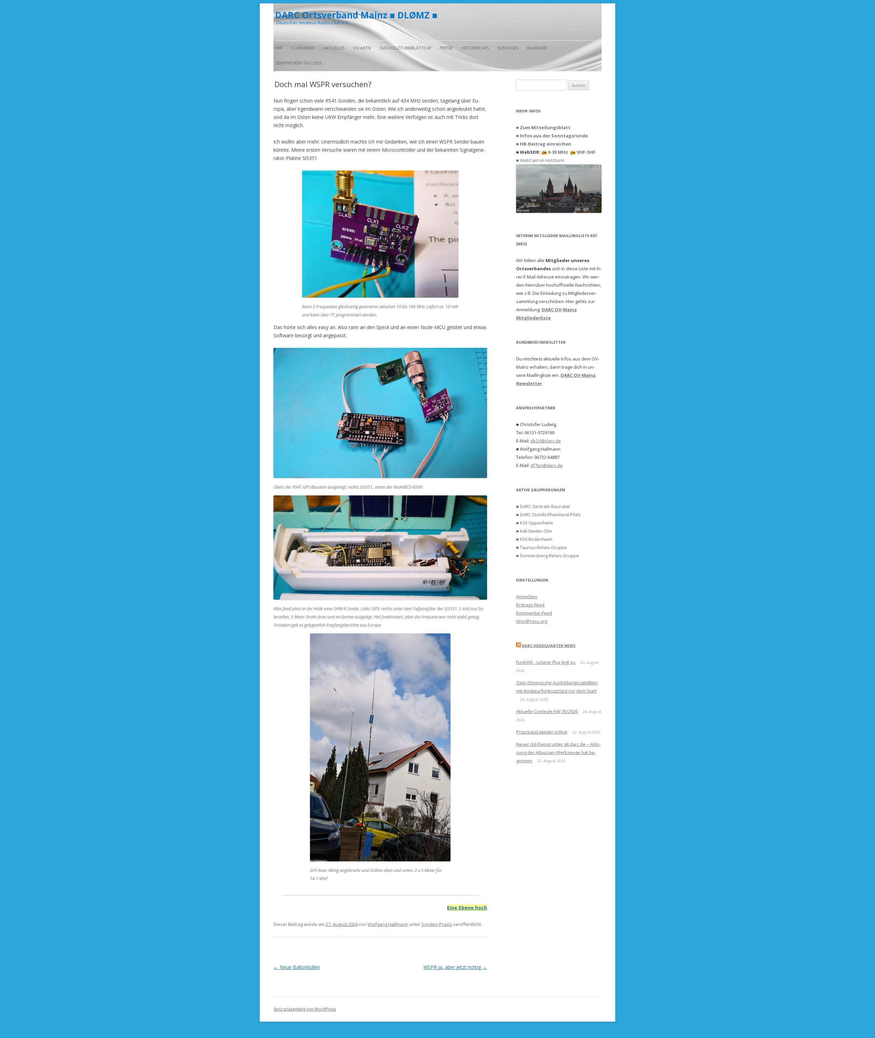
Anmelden (526, 596)
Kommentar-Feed (534, 613)
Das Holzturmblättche (405, 48)
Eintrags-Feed (530, 605)
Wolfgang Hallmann (387, 924)
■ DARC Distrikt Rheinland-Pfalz (548, 514)
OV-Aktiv (362, 48)
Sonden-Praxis (436, 924)
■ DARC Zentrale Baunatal (543, 506)
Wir (278, 48)
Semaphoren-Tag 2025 (298, 63)
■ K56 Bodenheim (534, 539)
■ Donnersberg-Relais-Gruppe (547, 555)
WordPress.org (531, 621)
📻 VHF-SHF (582, 152)
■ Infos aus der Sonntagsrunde (552, 136)
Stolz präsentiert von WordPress (304, 1009)
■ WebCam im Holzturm (540, 160)
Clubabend (303, 48)
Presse (446, 48)
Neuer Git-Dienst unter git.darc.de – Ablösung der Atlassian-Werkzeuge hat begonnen (558, 752)
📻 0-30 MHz (554, 152)
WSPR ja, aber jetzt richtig (455, 967)
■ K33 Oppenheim (534, 523)
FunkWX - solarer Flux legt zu (545, 662)
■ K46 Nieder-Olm (534, 531)
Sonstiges (508, 48)
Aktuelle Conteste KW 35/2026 (547, 711)
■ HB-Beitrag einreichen (543, 144)
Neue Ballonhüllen (296, 967)
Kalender (537, 48)
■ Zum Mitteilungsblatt (543, 127)
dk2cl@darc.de (545, 441)
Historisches (475, 48)
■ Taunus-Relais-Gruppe (541, 547)
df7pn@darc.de (546, 465)
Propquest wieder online (541, 732)
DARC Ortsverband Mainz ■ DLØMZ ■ (356, 15)
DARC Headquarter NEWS (549, 645)
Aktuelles (334, 48)
